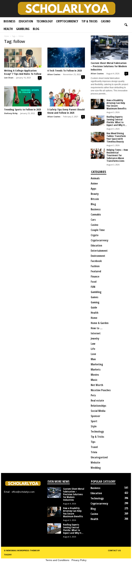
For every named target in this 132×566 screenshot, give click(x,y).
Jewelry (95, 338)
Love (93, 354)
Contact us (114, 550)
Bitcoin (95, 199)
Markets (96, 369)
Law (93, 344)
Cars (93, 220)
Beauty (95, 194)
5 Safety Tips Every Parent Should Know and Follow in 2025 (66, 111)
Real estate (97, 400)
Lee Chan (8, 77)
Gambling (22, 29)
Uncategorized (99, 457)
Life (93, 349)
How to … (96, 328)
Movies (95, 375)
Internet (96, 333)
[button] (126, 25)
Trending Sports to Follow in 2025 (22, 109)
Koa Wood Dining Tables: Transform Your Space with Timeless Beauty (116, 137)
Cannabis (96, 214)
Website (95, 462)
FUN (93, 287)
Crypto (94, 235)
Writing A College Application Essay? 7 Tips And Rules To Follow (22, 72)
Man (93, 359)
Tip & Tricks (89, 21)
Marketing (97, 364)
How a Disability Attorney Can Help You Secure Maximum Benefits (116, 104)
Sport (94, 421)
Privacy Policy (79, 560)
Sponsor (95, 416)
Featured (96, 271)
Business (9, 21)
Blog (36, 29)
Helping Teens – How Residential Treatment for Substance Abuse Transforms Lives (117, 155)
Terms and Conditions (57, 560)
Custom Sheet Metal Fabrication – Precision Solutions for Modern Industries (109, 66)
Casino (105, 21)
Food (93, 282)
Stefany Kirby (11, 113)
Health (8, 29)
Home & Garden (99, 323)
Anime (94, 183)
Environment (98, 256)
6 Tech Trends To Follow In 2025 (64, 70)
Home (6, 36)
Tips (93, 442)
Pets (93, 395)
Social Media (98, 411)
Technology (44, 21)
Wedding (96, 468)
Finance (95, 276)
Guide (94, 307)
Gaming (95, 302)
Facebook (96, 261)
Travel (94, 447)
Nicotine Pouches (101, 390)
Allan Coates (53, 74)
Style (94, 426)
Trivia (94, 452)
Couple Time (98, 230)
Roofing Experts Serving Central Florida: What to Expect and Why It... (117, 121)
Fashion (95, 266)
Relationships (98, 406)
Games (94, 297)
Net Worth (97, 385)
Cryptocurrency (67, 21)
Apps (93, 189)
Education (26, 21)
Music (94, 380)
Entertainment (99, 251)
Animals (95, 178)
